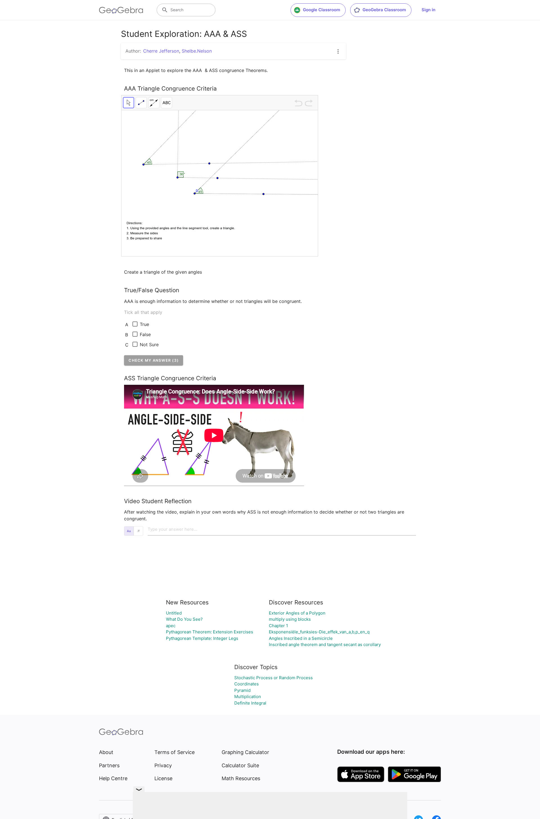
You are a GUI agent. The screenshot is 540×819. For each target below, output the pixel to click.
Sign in (428, 9)
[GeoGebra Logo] (121, 10)
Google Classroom (321, 9)
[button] (153, 360)
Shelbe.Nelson (197, 51)
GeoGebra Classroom (384, 9)
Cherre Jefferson (161, 51)
